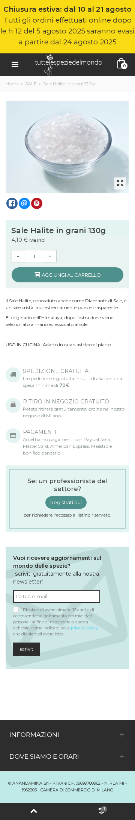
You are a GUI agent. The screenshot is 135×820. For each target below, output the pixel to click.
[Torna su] (34, 811)
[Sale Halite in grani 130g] (67, 147)
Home (12, 83)
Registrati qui (66, 502)
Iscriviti (26, 649)
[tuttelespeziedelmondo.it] (68, 64)
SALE (31, 83)
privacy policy (84, 628)
